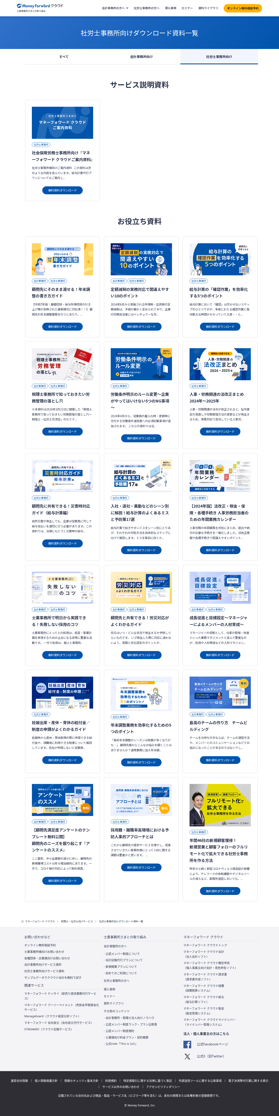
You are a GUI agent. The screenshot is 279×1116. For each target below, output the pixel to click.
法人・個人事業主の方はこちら (206, 1034)
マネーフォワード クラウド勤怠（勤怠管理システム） (203, 1010)
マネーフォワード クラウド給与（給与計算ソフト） (203, 999)
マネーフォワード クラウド (40, 921)
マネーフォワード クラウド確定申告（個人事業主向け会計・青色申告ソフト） (210, 965)
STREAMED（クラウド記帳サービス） (49, 1029)
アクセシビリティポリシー (163, 1086)
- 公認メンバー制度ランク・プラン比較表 (130, 1024)
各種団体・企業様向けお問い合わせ (47, 958)
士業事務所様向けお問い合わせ (44, 952)
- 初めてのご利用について (120, 973)
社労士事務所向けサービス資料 (44, 971)
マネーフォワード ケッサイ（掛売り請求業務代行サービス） (60, 996)
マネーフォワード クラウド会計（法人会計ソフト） (203, 954)
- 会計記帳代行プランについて (123, 960)
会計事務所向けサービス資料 (42, 964)
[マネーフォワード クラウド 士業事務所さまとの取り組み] (40, 8)
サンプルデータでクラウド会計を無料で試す (52, 977)
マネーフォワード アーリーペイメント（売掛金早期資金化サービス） (61, 1007)
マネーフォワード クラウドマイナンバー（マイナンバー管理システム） (209, 1022)
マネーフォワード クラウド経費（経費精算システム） (203, 988)
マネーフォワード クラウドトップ (205, 945)
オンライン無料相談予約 (243, 8)
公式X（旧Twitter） (211, 1056)
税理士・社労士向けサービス (77, 921)
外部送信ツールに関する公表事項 (200, 1080)
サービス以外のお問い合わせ (121, 1086)
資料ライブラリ (208, 8)
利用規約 (111, 1080)
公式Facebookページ (212, 1044)
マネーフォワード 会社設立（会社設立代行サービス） (59, 1023)
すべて (64, 56)
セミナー (187, 8)
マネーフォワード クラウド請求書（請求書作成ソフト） (205, 976)
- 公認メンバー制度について (122, 954)
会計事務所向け (141, 56)
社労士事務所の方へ (147, 8)
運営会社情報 (19, 1080)
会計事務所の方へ (113, 8)
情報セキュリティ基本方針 (81, 1080)
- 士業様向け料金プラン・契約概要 (126, 1037)
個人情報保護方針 (46, 1080)
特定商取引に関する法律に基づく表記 (147, 1080)
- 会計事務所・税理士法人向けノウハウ (129, 1018)
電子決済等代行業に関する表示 (248, 1080)
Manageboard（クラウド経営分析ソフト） (52, 1016)
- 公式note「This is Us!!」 (121, 1044)
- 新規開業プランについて (120, 966)
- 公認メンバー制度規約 (119, 1031)
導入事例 (170, 8)
